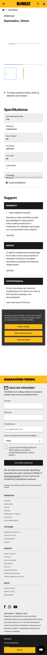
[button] (5, 606)
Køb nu (19, 650)
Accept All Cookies (23, 340)
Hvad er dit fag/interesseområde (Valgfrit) (20, 436)
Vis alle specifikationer (17, 183)
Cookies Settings (23, 327)
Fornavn (7, 401)
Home (3, 10)
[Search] (38, 4)
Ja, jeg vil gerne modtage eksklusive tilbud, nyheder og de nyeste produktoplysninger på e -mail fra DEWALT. (22, 451)
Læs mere (10, 235)
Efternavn (8, 412)
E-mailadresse (9, 424)
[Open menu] (4, 4)
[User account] (44, 4)
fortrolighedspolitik (12, 476)
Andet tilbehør (13, 10)
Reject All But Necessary (23, 333)
